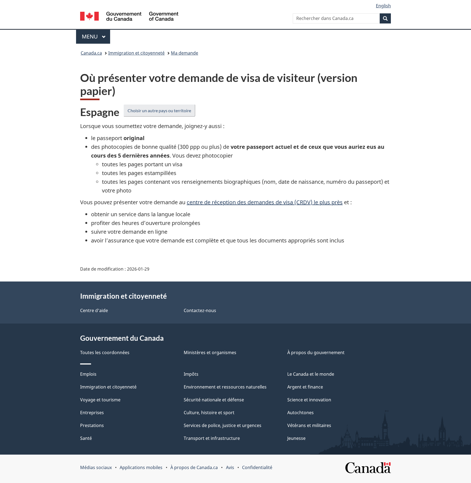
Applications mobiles (141, 467)
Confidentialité (257, 467)
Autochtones (300, 413)
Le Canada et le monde (310, 374)
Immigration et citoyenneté (136, 53)
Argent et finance (305, 387)
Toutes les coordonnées (104, 352)
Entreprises (92, 413)
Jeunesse (296, 438)
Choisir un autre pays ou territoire (159, 110)
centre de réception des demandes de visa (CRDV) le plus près (265, 202)
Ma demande (184, 53)
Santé (86, 438)
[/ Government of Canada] (129, 17)
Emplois (88, 374)
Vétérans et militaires (309, 425)
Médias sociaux (96, 467)
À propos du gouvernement (316, 352)
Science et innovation (309, 400)
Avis (230, 467)
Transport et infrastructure (212, 438)
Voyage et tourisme (100, 400)
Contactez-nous (200, 310)
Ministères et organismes (210, 352)
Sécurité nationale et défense (214, 400)
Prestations (92, 425)
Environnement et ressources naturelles (225, 387)
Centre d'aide (94, 310)
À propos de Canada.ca (194, 467)
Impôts (191, 374)
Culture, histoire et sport (209, 413)
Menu (96, 36)
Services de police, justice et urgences (222, 425)
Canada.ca (91, 53)
